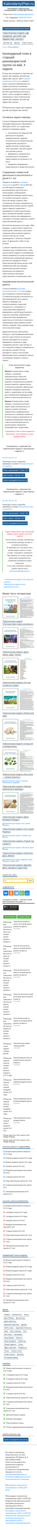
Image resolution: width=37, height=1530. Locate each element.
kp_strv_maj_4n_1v (9, 457)
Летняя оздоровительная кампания (19, 1427)
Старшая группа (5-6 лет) (15, 1177)
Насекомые (18, 1334)
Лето (25, 1331)
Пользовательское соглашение (17, 1479)
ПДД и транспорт (10, 1347)
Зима (6, 1331)
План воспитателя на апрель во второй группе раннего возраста (22, 1020)
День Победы (9, 1318)
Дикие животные (10, 1321)
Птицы (6, 1351)
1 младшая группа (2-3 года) (16, 1212)
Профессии (22, 1347)
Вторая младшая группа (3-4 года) (19, 1162)
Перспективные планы (15, 1423)
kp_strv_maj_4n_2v (9, 500)
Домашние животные (11, 1324)
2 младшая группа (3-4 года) (16, 1216)
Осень (20, 1344)
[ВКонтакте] (5, 893)
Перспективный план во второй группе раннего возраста (22, 1060)
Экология (20, 1354)
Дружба (17, 43)
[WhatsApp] (21, 893)
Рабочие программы (14, 1419)
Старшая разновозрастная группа (16, 29)
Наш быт (19, 1338)
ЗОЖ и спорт (8, 1328)
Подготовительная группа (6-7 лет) (19, 1181)
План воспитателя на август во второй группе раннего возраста (22, 924)
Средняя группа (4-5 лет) (15, 1166)
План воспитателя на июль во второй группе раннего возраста (22, 948)
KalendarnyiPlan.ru (19, 4)
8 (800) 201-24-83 (24, 17)
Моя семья (8, 1334)
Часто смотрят (10, 917)
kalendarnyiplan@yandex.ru (23, 14)
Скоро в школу (27, 43)
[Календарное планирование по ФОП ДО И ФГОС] (18, 1490)
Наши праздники (10, 1341)
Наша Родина (9, 1338)
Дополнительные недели (15, 1415)
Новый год (21, 1341)
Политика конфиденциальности (17, 1477)
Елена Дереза (13, 47)
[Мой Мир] (27, 893)
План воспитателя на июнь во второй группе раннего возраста (22, 972)
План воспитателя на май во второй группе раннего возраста (23, 996)
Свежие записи (24, 917)
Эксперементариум (11, 1357)
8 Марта (7, 1314)
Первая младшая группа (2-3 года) (19, 1158)
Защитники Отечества (23, 1328)
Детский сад (7, 43)
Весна (26, 1314)
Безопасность (17, 1314)
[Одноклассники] (11, 893)
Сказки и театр (16, 1351)
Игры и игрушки (15, 1331)
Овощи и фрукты (10, 1344)
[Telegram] (16, 893)
